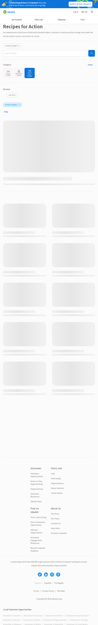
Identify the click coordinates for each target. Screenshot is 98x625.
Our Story (55, 513)
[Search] (92, 11)
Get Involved (17, 19)
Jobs (53, 473)
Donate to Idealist (59, 533)
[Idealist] (9, 12)
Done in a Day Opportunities (36, 483)
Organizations (36, 489)
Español (47, 583)
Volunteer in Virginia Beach (55, 620)
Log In (75, 12)
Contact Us (56, 523)
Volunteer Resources (34, 495)
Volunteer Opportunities (36, 475)
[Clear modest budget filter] (19, 45)
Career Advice (57, 493)
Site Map (61, 591)
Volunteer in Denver (11, 620)
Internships (56, 478)
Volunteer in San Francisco (77, 615)
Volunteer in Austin (31, 620)
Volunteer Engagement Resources (36, 540)
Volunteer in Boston (54, 615)
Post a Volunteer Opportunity (37, 523)
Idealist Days (36, 501)
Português (59, 583)
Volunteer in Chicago (79, 620)
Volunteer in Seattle (12, 615)
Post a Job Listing (38, 517)
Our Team (55, 518)
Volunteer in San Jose (33, 615)
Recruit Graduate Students (37, 549)
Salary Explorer (57, 488)
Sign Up (84, 12)
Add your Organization (36, 531)
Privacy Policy (48, 591)
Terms (36, 591)
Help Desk (55, 528)
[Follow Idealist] (40, 574)
